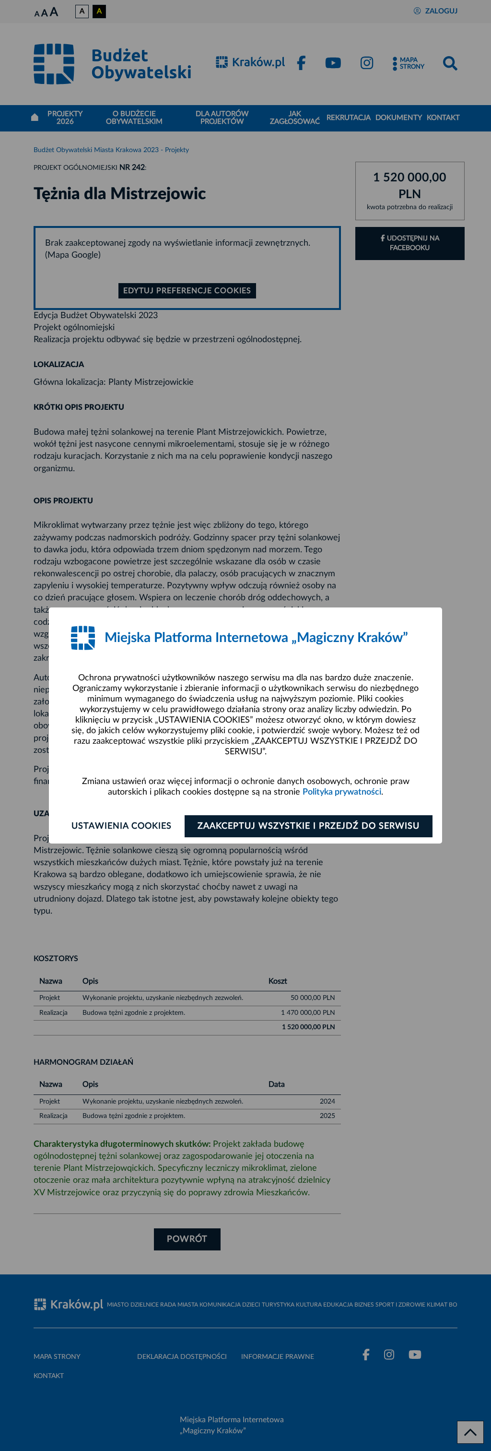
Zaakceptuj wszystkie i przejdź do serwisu (309, 826)
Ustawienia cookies (121, 826)
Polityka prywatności (342, 792)
